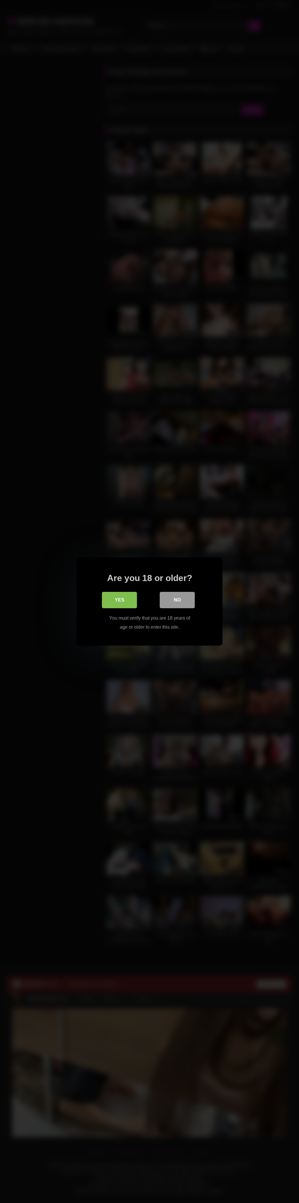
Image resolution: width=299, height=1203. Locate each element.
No (177, 599)
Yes (119, 599)
